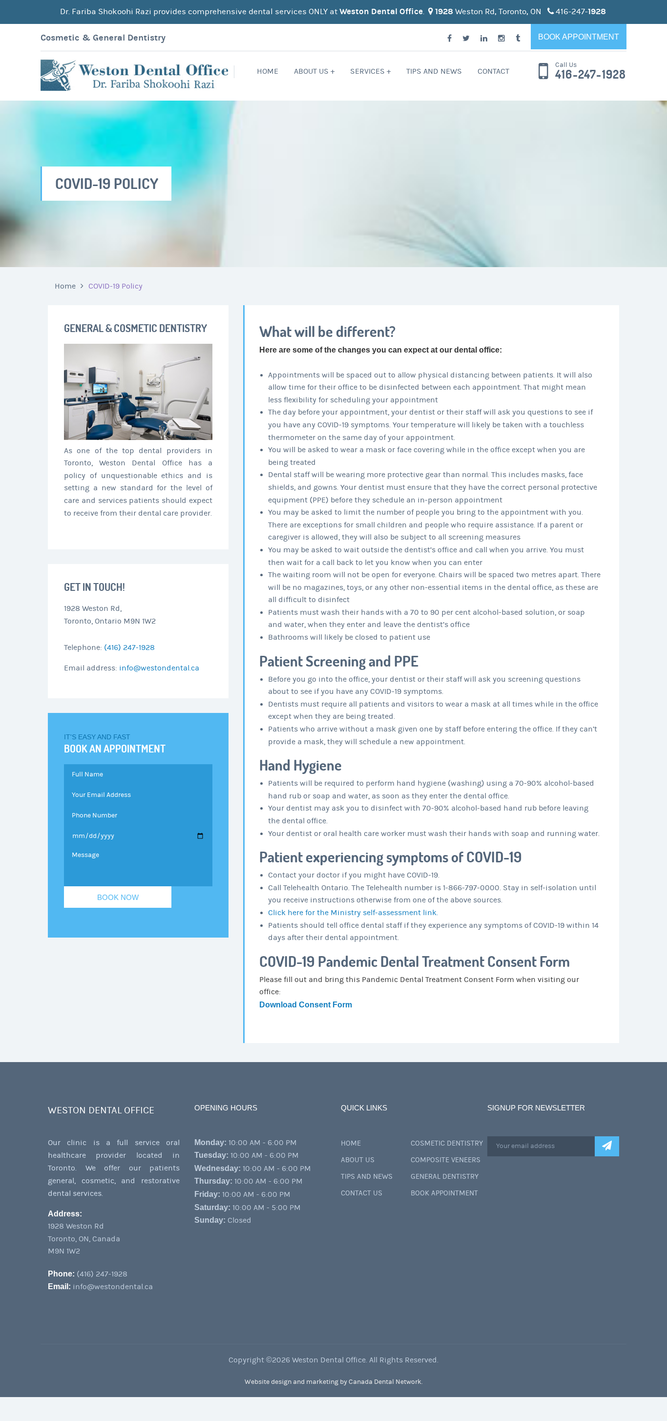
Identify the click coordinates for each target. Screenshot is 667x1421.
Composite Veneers (445, 1160)
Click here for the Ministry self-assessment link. (353, 912)
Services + (370, 71)
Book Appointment (578, 37)
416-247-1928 (590, 74)
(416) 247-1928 (129, 647)
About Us (358, 1160)
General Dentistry (445, 1176)
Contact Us (361, 1193)
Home (267, 71)
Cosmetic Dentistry (447, 1143)
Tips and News (434, 71)
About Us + (314, 71)
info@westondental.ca (159, 668)
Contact (493, 71)
